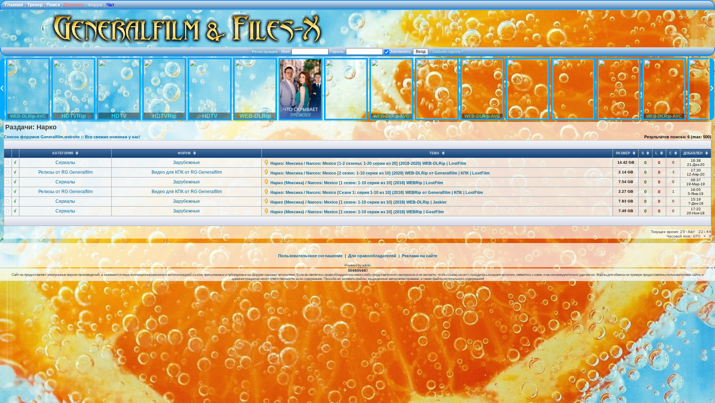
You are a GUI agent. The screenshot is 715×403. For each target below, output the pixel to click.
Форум (95, 4)
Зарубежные (186, 162)
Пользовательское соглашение (310, 256)
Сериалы (65, 162)
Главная (14, 4)
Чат (110, 4)
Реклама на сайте (419, 256)
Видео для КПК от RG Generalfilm (187, 172)
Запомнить (400, 51)
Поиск (53, 4)
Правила (73, 4)
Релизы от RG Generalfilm (65, 172)
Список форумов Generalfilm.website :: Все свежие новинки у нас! (72, 137)
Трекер (34, 4)
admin (366, 265)
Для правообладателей (372, 256)
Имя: (286, 51)
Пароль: (338, 51)
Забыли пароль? (447, 51)
